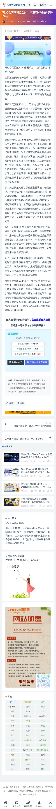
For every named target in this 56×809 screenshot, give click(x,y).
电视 (28, 745)
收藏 (11, 403)
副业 (13, 711)
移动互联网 (28, 750)
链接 (21, 403)
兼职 (43, 707)
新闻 (43, 731)
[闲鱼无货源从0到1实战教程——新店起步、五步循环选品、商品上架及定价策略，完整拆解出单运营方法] (11, 502)
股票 (13, 760)
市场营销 (43, 716)
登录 (44, 5)
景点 (13, 735)
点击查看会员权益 (41, 320)
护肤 (28, 726)
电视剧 (43, 745)
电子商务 (43, 740)
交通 (28, 707)
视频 (13, 764)
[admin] (4, 21)
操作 (13, 731)
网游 (13, 755)
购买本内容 (17, 362)
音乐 (28, 769)
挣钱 (43, 726)
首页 (18, 31)
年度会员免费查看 (38, 362)
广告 (13, 721)
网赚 (28, 755)
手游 (13, 726)
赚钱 (43, 764)
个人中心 (39, 806)
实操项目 (11, 21)
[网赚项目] (27, 702)
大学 (43, 711)
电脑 (13, 745)
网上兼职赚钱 (42, 750)
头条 (13, 716)
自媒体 (28, 760)
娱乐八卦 (28, 716)
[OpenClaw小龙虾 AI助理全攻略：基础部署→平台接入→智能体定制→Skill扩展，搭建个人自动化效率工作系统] (11, 472)
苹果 (43, 760)
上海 (43, 702)
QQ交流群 (13, 566)
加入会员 (17, 806)
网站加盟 (28, 806)
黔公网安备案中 (29, 795)
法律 (43, 735)
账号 (28, 764)
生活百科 (28, 740)
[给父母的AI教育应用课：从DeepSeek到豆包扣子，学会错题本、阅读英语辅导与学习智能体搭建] (11, 487)
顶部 (50, 806)
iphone (13, 702)
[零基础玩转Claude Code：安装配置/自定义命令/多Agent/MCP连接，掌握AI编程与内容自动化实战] (11, 457)
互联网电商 (12, 707)
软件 (13, 769)
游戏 (13, 740)
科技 (13, 750)
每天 (28, 735)
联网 (43, 755)
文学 (28, 731)
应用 (28, 721)
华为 (28, 711)
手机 (43, 721)
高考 (43, 769)
